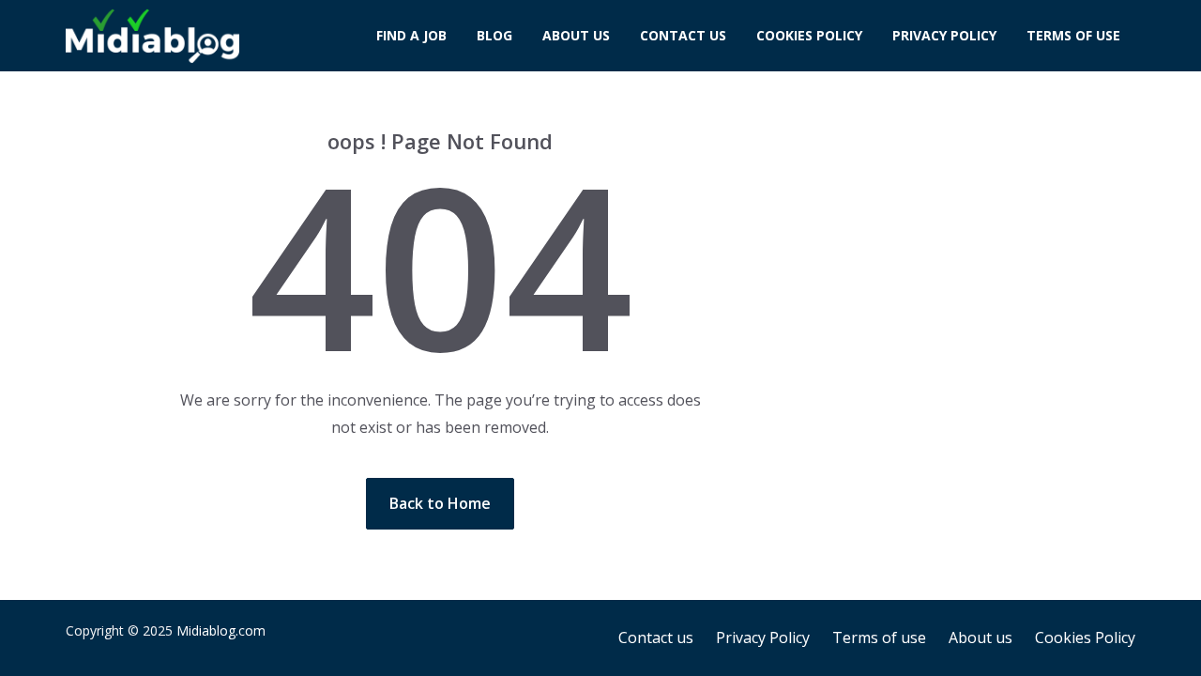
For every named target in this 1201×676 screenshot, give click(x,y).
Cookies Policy (809, 35)
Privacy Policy (944, 35)
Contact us (683, 35)
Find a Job (411, 35)
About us (576, 35)
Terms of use (1073, 35)
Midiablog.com (221, 630)
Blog (494, 35)
